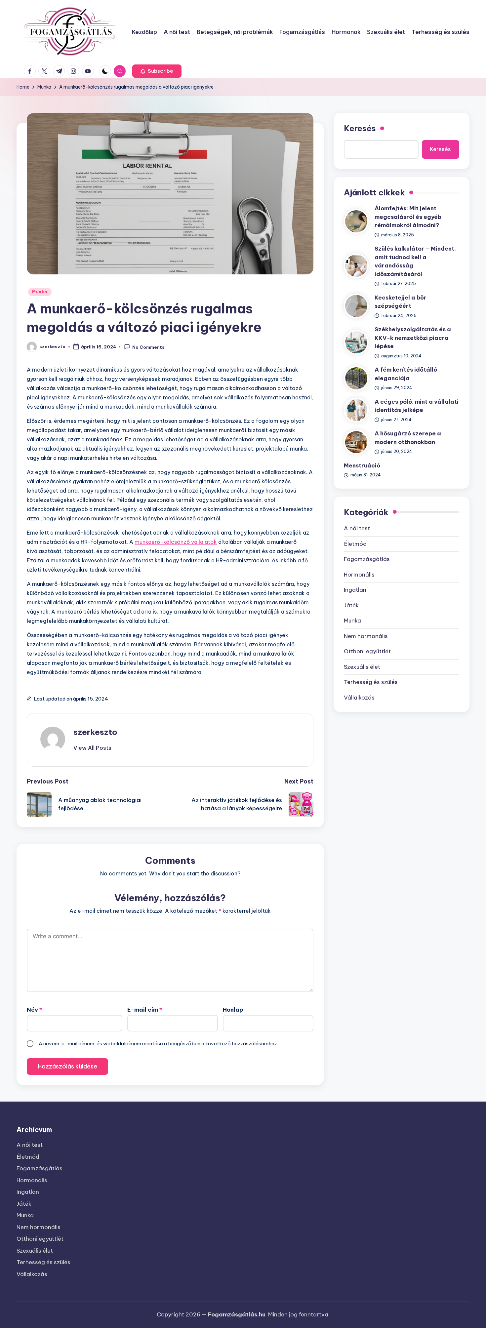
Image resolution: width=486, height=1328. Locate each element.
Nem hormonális (366, 636)
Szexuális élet (362, 666)
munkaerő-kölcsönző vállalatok (176, 542)
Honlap (233, 1009)
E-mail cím (144, 1009)
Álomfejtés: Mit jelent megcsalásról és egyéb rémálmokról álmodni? (408, 217)
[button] (157, 71)
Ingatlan (355, 589)
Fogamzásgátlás (367, 559)
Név (34, 1009)
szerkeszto (95, 732)
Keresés (360, 128)
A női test (357, 528)
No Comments (148, 347)
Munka (40, 291)
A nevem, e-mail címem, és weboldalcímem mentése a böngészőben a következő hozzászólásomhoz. (158, 1043)
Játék (351, 605)
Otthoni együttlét (367, 651)
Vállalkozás (359, 697)
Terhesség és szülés (371, 682)
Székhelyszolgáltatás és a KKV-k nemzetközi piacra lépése (413, 338)
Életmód (355, 543)
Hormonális (359, 574)
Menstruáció (362, 465)
